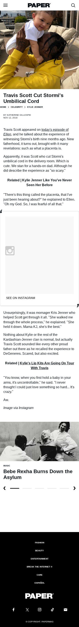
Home (3, 107)
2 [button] (39, 488)
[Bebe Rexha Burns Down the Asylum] (39, 441)
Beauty (39, 550)
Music (6, 466)
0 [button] (14, 488)
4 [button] (64, 488)
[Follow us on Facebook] (13, 609)
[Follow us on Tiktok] (52, 609)
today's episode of (55, 129)
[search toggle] (73, 5)
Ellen (7, 134)
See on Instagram (20, 298)
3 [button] (51, 488)
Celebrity (17, 107)
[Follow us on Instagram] (39, 609)
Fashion (39, 542)
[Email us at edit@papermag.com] (65, 609)
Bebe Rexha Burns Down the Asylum (37, 474)
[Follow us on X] (26, 609)
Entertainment (39, 559)
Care (40, 575)
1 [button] (27, 488)
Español (40, 583)
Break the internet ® (39, 567)
